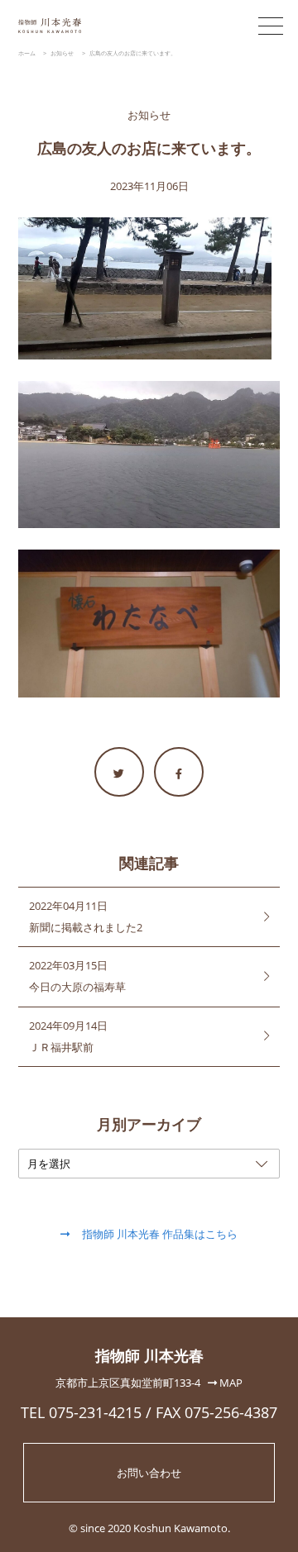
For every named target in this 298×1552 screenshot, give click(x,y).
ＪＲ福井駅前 (61, 1047)
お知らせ (149, 114)
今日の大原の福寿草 (77, 986)
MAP (230, 1383)
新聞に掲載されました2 (85, 927)
